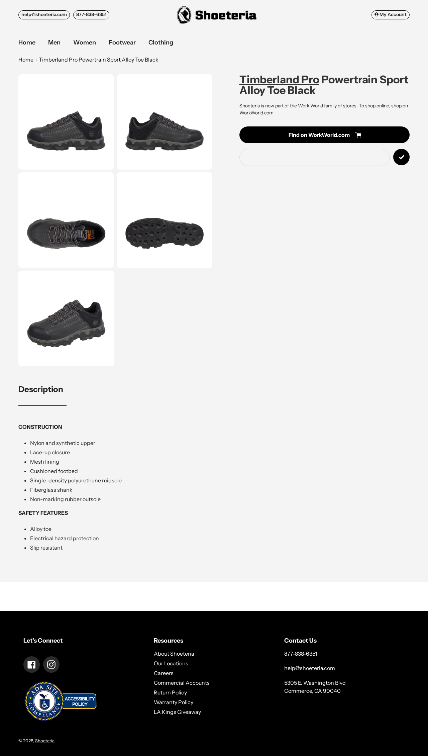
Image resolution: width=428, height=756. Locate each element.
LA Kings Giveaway (177, 711)
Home (25, 59)
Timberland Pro (279, 79)
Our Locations (171, 663)
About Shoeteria (174, 653)
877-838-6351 (91, 14)
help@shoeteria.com (44, 14)
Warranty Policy (173, 702)
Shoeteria (45, 740)
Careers (164, 673)
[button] (66, 122)
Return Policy (170, 692)
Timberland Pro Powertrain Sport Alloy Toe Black (98, 59)
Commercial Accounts (182, 682)
